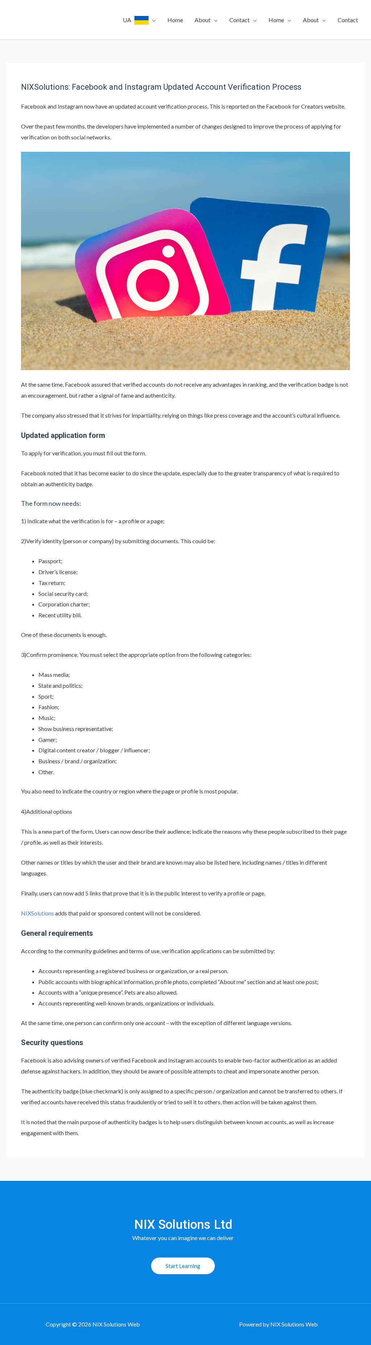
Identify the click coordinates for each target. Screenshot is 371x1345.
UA (128, 19)
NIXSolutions (37, 913)
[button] (183, 1265)
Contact (239, 19)
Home (175, 19)
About (202, 19)
